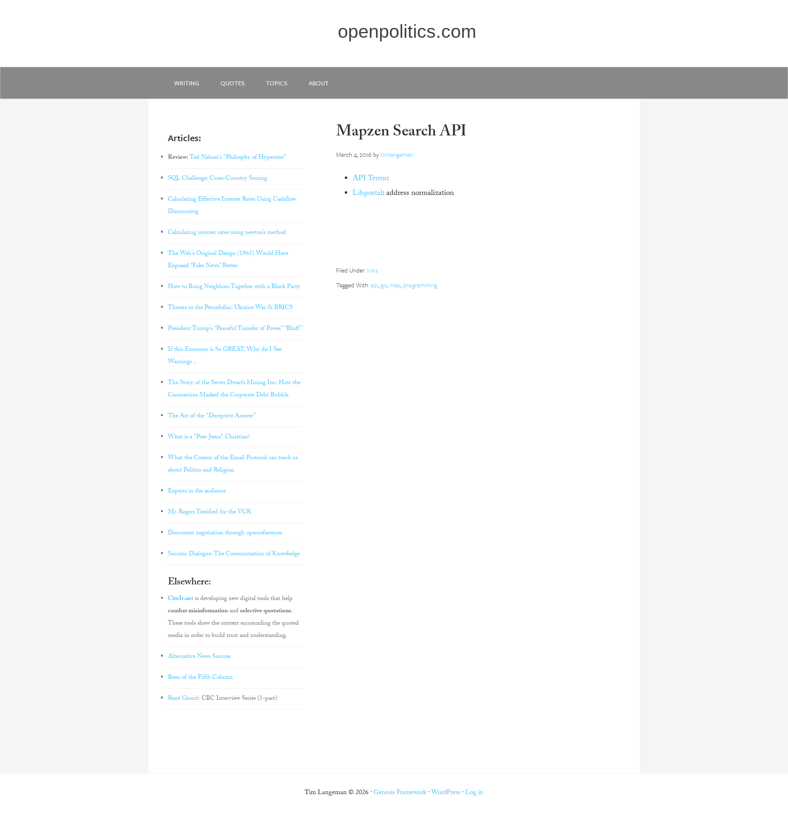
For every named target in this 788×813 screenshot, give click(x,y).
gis (383, 284)
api (374, 284)
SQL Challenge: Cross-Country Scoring (217, 179)
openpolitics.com (407, 31)
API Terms (370, 179)
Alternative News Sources (199, 657)
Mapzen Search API (401, 133)
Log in (474, 793)
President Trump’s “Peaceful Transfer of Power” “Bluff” (235, 329)
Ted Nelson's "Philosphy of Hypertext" (238, 158)
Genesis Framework (399, 793)
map (395, 284)
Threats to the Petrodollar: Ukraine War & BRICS (230, 308)
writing (186, 82)
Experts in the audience (197, 491)
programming (420, 284)
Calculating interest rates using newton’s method (227, 233)
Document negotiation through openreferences (225, 533)
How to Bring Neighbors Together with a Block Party (234, 287)
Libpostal (368, 193)
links (372, 270)
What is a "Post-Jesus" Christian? (209, 437)
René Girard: (184, 699)
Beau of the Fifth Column (200, 678)
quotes (232, 82)
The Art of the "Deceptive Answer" (212, 416)
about (319, 82)
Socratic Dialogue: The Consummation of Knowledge (234, 554)
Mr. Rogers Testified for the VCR (209, 512)
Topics (276, 82)
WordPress (445, 793)
